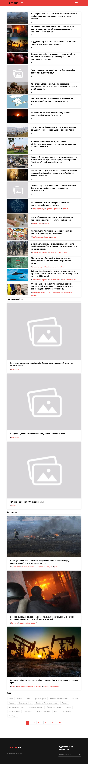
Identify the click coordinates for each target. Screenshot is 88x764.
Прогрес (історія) (38, 209)
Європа (11, 703)
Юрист (49, 292)
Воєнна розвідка (54, 280)
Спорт (13, 505)
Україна (34, 223)
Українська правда (43, 711)
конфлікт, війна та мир (27, 623)
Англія (53, 237)
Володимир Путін (25, 703)
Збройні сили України (39, 252)
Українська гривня (38, 292)
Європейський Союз (16, 707)
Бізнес (13, 686)
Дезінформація (37, 267)
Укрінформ (28, 711)
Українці (75, 699)
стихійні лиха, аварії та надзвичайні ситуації (36, 567)
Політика (14, 623)
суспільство (15, 567)
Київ (28, 699)
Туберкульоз (62, 252)
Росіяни (64, 703)
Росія (41, 223)
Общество (15, 369)
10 (60, 722)
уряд (55, 567)
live (16, 3)
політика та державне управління (29, 686)
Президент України (35, 707)
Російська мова (37, 237)
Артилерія (52, 252)
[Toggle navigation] (76, 3)
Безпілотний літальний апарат (47, 703)
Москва (68, 707)
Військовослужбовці (69, 280)
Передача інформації (53, 209)
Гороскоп (65, 209)
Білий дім (12, 716)
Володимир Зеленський (59, 699)
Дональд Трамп (40, 699)
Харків (46, 223)
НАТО (56, 711)
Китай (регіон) (67, 711)
